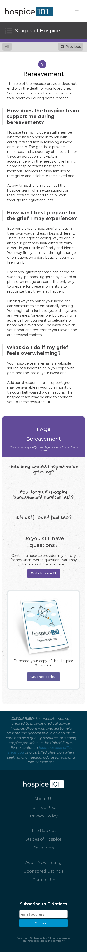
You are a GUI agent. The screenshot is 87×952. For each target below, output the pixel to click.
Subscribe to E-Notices (43, 904)
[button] (77, 12)
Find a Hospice (43, 573)
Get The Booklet (42, 677)
